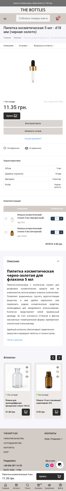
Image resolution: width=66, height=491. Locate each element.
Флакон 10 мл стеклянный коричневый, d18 (48, 401)
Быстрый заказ (33, 123)
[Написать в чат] (60, 465)
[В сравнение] (27, 367)
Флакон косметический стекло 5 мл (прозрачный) (30, 216)
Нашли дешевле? (33, 138)
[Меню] (9, 18)
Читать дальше (14, 340)
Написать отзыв (33, 131)
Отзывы (24, 45)
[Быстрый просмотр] (27, 376)
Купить (26, 412)
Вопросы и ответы (44, 45)
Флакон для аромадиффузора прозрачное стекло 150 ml (17, 403)
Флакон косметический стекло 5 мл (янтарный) (29, 230)
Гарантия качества (14, 438)
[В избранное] (27, 372)
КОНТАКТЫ (9, 447)
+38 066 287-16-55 (13, 465)
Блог (6, 452)
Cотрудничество (13, 443)
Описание (8, 45)
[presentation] (52, 358)
